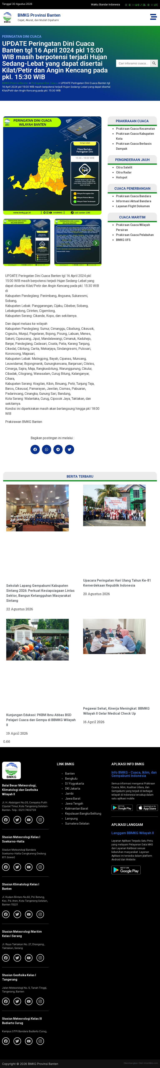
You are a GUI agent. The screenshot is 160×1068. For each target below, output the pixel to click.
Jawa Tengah (74, 803)
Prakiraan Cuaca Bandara (133, 196)
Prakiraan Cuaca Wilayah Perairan (133, 227)
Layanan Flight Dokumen (133, 206)
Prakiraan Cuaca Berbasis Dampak (134, 146)
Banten (70, 773)
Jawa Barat (72, 798)
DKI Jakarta (72, 788)
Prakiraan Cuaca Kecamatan (135, 128)
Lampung (71, 818)
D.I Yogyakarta (74, 783)
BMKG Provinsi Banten (39, 15)
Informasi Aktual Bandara (133, 201)
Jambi (69, 793)
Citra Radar (124, 172)
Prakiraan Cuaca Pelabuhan (135, 235)
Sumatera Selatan (77, 823)
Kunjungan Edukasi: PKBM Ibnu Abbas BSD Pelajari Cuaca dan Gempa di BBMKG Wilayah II (41, 720)
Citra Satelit (124, 167)
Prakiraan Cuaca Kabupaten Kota (135, 136)
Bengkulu (71, 778)
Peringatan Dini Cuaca (21, 37)
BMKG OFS (123, 240)
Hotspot (121, 177)
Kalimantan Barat (76, 808)
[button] (8, 243)
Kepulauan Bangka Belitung (83, 813)
